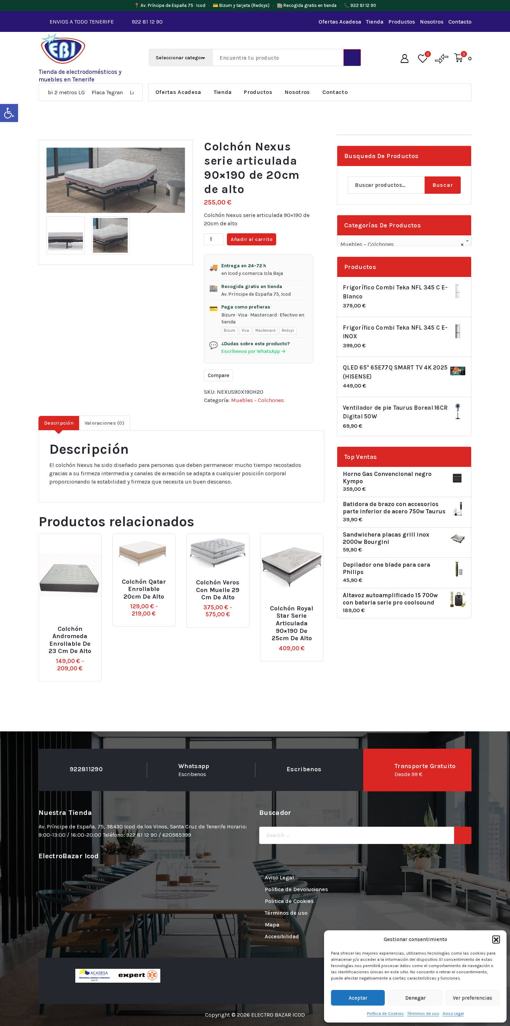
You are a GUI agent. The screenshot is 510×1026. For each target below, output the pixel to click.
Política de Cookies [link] (385, 1013)
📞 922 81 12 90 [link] (360, 5)
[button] (496, 939)
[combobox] (404, 241)
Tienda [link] (374, 21)
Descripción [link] (59, 423)
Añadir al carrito (252, 239)
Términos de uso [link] (423, 1013)
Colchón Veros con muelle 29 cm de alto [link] (217, 590)
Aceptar (358, 998)
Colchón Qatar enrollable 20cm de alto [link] (144, 589)
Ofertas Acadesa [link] (339, 21)
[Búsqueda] (462, 835)
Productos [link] (401, 21)
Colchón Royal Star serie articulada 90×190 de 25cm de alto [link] (291, 623)
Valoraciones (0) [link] (104, 423)
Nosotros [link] (431, 21)
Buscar (442, 185)
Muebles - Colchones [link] (257, 400)
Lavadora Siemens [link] (122, 92)
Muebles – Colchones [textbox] (402, 244)
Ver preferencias (472, 998)
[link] (9, 113)
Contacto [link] (459, 21)
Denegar (415, 998)
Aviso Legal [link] (453, 1013)
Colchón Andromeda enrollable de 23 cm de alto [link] (70, 640)
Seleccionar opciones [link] (75, 626)
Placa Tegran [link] (77, 92)
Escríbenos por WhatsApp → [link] (253, 351)
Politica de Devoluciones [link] (296, 889)
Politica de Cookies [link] (289, 901)
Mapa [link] (272, 924)
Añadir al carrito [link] (297, 605)
